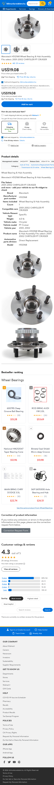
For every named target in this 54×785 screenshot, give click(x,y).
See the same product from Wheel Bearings (35, 508)
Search (47, 610)
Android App (8, 752)
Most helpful (8, 604)
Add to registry (40, 145)
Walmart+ (7, 685)
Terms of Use (8, 725)
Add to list (15, 145)
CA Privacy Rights (10, 732)
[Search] (43, 3)
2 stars (4, 587)
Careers (6, 650)
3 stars (4, 584)
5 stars (4, 578)
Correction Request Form (16, 530)
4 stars (4, 581)
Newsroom (7, 653)
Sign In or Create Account (20, 630)
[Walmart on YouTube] (14, 762)
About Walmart (9, 646)
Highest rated (32, 598)
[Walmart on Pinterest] (19, 762)
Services (22, 9)
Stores (5, 677)
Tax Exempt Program (11, 716)
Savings (32, 9)
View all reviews (10, 569)
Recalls (5, 705)
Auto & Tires (24, 165)
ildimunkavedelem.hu (28, 82)
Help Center (43, 630)
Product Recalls (9, 712)
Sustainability (8, 661)
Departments (11, 9)
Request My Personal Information (16, 736)
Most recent (16, 598)
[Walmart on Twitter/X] (9, 762)
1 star (5, 590)
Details (22, 140)
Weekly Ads (37, 633)
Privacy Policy (8, 729)
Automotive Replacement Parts (42, 165)
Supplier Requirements (11, 665)
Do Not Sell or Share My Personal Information (20, 740)
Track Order (20, 633)
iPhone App (7, 749)
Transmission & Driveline (30, 167)
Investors (6, 657)
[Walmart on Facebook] (4, 762)
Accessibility (8, 708)
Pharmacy (7, 701)
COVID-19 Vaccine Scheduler (14, 697)
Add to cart (27, 104)
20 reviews (20, 63)
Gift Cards (7, 688)
